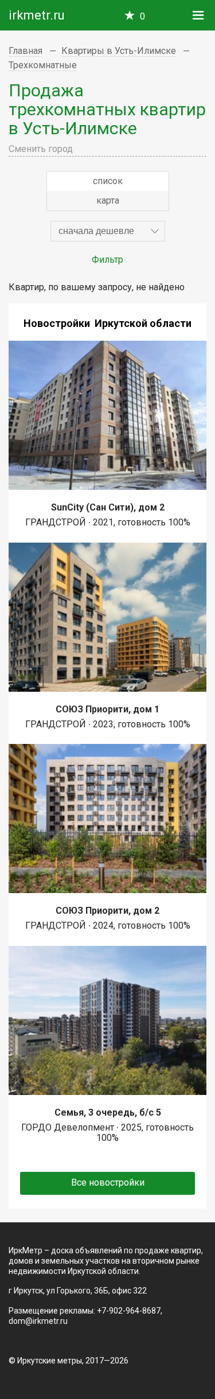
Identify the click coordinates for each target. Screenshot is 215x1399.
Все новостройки (107, 1182)
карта (107, 200)
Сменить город (41, 148)
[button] (107, 231)
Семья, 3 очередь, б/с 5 (107, 1112)
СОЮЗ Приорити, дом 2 (107, 910)
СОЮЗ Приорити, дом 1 (107, 709)
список (108, 181)
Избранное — (142, 16)
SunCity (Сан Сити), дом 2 (108, 507)
